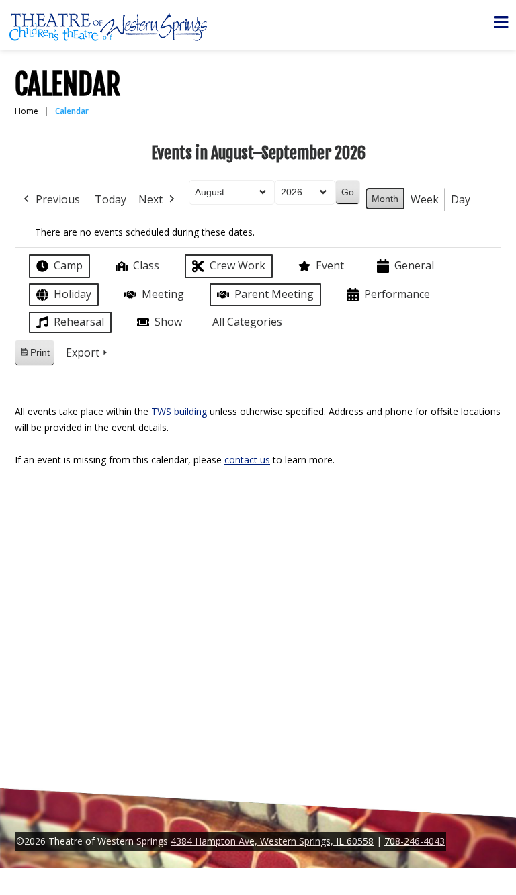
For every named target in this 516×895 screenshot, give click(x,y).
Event (330, 265)
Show (168, 321)
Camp (68, 265)
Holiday (72, 294)
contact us (247, 459)
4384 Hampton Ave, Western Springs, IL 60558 (272, 841)
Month (385, 198)
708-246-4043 (414, 841)
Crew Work (237, 265)
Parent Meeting (274, 294)
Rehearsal (79, 321)
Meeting (163, 294)
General (414, 265)
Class (146, 265)
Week (425, 199)
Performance (397, 294)
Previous (58, 199)
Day (460, 199)
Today (110, 199)
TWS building (179, 411)
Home (26, 111)
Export (82, 352)
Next (150, 199)
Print (34, 356)
